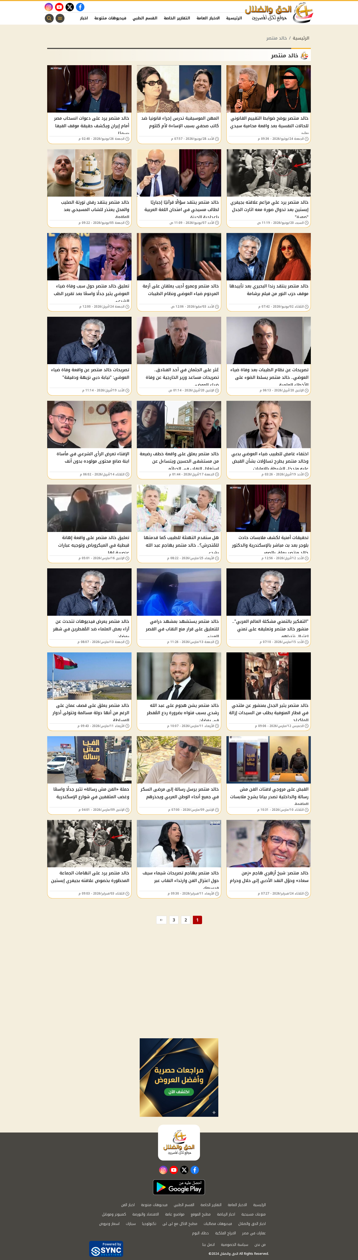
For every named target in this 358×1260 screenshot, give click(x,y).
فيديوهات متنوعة (110, 18)
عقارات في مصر (254, 1233)
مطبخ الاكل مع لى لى (179, 1223)
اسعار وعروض (109, 1223)
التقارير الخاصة (177, 18)
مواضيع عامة (175, 1214)
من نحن (260, 1244)
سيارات (131, 1223)
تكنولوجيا (149, 1223)
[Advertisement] (179, 999)
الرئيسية (234, 18)
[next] (161, 920)
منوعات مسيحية (253, 1214)
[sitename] (179, 1142)
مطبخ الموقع (201, 1214)
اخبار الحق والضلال (252, 1223)
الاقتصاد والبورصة (145, 1214)
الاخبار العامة (208, 18)
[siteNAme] (279, 13)
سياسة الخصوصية (234, 1244)
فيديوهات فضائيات (218, 1223)
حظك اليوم (200, 1233)
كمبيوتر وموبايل (114, 1214)
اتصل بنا (208, 1244)
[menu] (60, 18)
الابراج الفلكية (225, 1233)
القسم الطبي (145, 18)
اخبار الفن (79, 18)
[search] (49, 18)
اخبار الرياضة (226, 1214)
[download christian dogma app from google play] (179, 1187)
